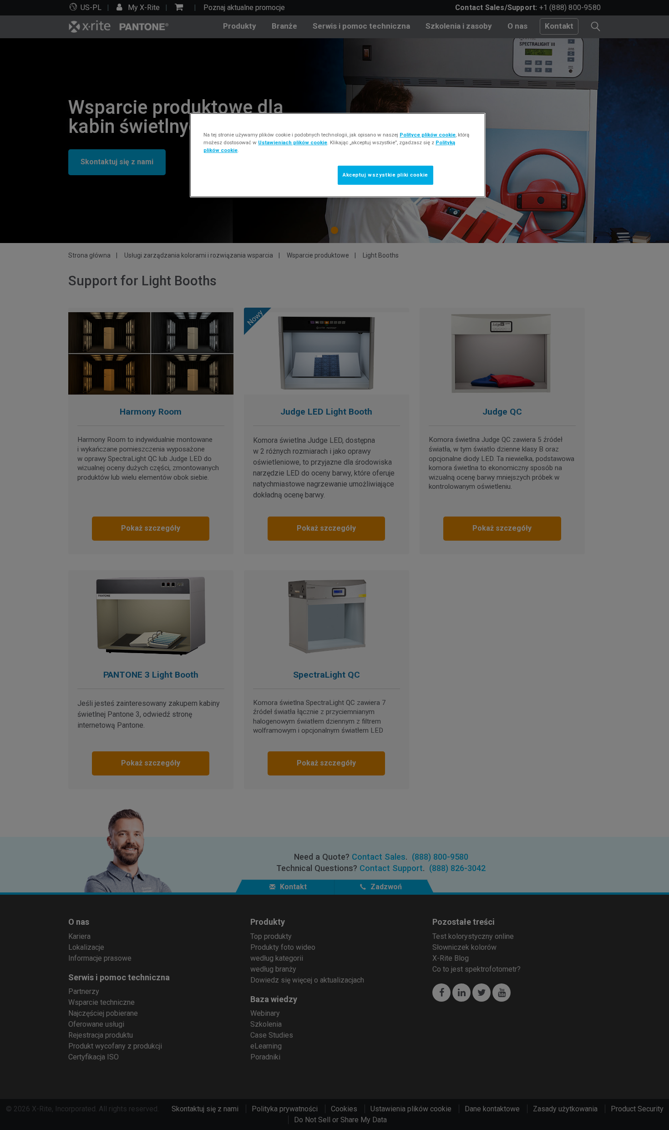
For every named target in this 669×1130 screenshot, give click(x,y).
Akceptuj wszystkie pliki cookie (385, 175)
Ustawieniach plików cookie (292, 142)
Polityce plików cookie (428, 135)
